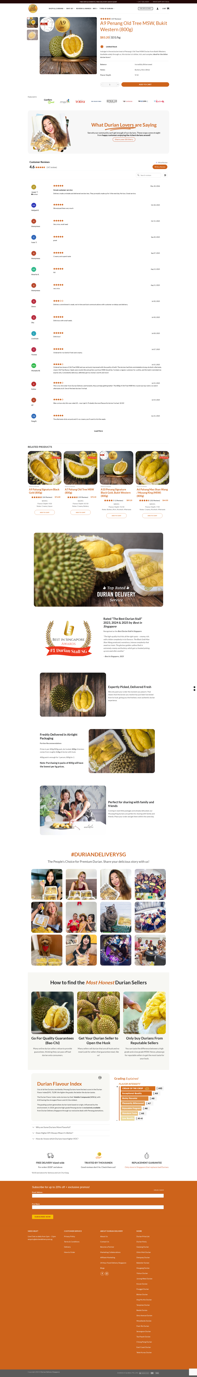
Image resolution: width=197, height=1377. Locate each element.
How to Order (69, 1252)
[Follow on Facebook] (102, 1274)
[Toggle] (33, 1127)
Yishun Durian (142, 1273)
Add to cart (145, 84)
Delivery (67, 1247)
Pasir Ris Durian (142, 1326)
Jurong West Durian (144, 1278)
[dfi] (194, 690)
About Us (104, 1236)
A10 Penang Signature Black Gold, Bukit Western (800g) (116, 492)
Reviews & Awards (83, 8)
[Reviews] (194, 687)
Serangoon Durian (143, 1331)
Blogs (102, 1268)
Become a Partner (107, 1247)
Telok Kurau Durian (144, 1352)
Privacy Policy (69, 1236)
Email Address (38, 1192)
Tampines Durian (143, 1305)
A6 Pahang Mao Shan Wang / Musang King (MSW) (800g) (152, 492)
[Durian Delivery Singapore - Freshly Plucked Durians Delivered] (36, 8)
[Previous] (44, 45)
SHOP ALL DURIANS (56, 8)
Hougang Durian (142, 1268)
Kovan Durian (141, 1284)
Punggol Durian (142, 1289)
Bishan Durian (142, 1294)
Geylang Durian (142, 1247)
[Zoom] (42, 71)
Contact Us (104, 1241)
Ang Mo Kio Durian (144, 1300)
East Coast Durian (143, 1347)
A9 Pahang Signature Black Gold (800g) (44, 491)
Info (94, 8)
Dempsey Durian (143, 1257)
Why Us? (69, 8)
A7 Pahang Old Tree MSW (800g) (79, 491)
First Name (36, 1204)
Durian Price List (142, 1236)
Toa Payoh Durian (143, 1336)
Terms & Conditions (71, 1241)
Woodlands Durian (143, 1321)
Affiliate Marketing (107, 1257)
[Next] (93, 45)
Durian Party (141, 1241)
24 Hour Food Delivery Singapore (113, 1263)
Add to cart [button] (44, 512)
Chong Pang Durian (144, 1342)
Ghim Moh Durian (143, 1252)
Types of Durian (106, 8)
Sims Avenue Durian (144, 1315)
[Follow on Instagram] (107, 1274)
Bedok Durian (141, 1310)
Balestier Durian (142, 1263)
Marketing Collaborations (110, 1252)
